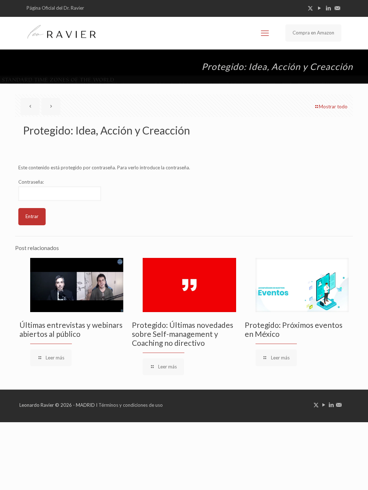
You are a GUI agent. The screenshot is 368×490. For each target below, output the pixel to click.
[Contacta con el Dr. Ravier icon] (337, 8)
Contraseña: (31, 182)
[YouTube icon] (319, 8)
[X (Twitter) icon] (310, 8)
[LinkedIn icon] (328, 8)
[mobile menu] (265, 33)
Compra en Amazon (313, 33)
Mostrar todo (333, 106)
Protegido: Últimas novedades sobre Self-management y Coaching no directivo (182, 333)
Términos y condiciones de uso (130, 405)
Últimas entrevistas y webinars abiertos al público (71, 329)
